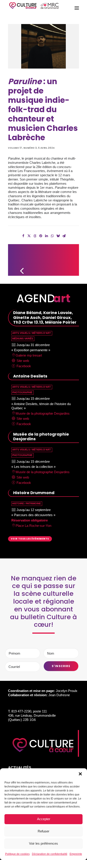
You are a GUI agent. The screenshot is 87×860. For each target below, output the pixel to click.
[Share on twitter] (29, 236)
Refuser (43, 831)
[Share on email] (63, 236)
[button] (80, 774)
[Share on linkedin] (46, 236)
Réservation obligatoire (29, 520)
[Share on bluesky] (58, 236)
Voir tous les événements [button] (30, 538)
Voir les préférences (43, 843)
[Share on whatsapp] (52, 236)
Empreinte (76, 854)
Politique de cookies (17, 854)
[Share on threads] (34, 236)
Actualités (19, 768)
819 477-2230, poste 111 (29, 711)
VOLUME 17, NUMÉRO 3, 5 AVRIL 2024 (31, 148)
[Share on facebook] (23, 236)
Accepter (43, 819)
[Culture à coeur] (34, 8)
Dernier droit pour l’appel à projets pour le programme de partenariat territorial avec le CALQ (68, 258)
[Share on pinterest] (40, 236)
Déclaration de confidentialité (49, 854)
